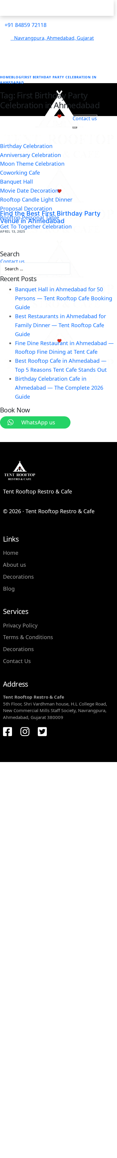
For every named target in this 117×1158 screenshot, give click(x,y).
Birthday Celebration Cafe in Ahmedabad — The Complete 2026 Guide (59, 387)
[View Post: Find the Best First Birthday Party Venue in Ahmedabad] (58, 166)
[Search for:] (35, 267)
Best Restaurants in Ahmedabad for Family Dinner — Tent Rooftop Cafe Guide (60, 325)
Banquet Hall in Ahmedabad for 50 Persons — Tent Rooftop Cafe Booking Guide (63, 298)
